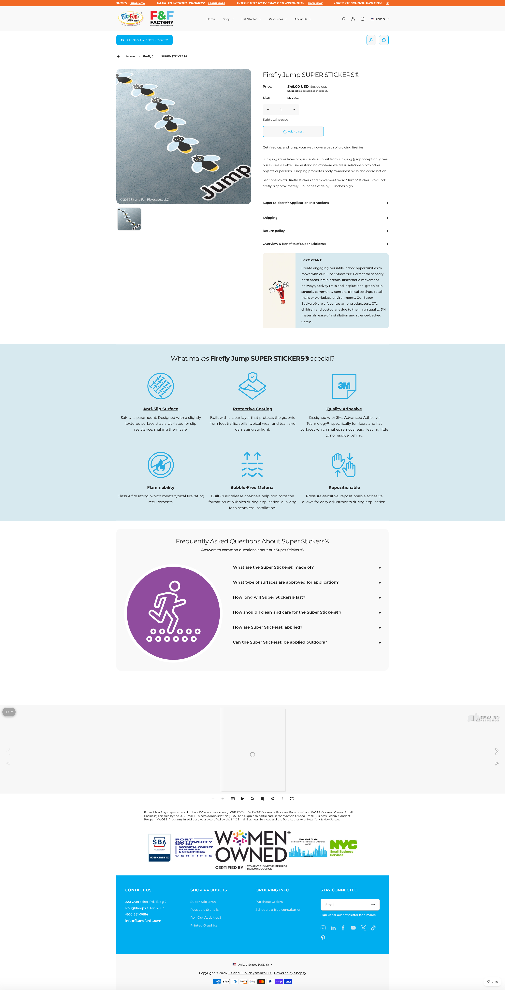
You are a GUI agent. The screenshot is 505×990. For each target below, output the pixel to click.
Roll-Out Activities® (206, 917)
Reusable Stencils (204, 910)
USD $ (380, 20)
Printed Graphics (203, 925)
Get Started (249, 19)
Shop (226, 19)
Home (211, 19)
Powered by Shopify (290, 973)
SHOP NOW (293, 3)
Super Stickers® (203, 902)
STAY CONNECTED (339, 890)
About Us (301, 19)
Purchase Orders (269, 902)
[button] (129, 219)
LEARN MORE (194, 3)
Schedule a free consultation (278, 910)
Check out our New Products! (147, 40)
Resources (276, 19)
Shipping (292, 90)
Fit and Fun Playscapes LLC (250, 973)
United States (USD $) (253, 964)
